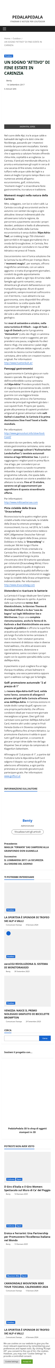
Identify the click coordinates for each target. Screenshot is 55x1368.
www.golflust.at (12, 776)
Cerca (7, 1030)
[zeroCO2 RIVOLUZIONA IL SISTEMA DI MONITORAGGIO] (27, 944)
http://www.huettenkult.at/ (18, 362)
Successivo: (23, 860)
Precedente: (26, 847)
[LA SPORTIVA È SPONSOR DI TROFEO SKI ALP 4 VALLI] (27, 898)
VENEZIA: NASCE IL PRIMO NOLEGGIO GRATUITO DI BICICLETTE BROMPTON (26, 1014)
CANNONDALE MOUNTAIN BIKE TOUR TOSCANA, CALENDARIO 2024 (26, 1285)
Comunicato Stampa (14, 925)
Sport (19, 1179)
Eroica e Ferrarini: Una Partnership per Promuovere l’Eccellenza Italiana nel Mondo (27, 1237)
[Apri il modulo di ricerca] (50, 29)
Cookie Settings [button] (11, 1361)
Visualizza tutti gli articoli (28, 831)
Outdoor (8, 56)
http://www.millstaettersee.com (21, 502)
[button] (4, 29)
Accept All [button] (27, 1361)
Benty (9, 80)
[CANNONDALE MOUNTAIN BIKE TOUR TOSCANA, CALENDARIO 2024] (27, 1264)
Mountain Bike (13, 1276)
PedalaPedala (27, 17)
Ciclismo (11, 1179)
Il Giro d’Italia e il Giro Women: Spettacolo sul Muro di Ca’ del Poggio (27, 1188)
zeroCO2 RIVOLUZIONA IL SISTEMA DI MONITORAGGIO (26, 965)
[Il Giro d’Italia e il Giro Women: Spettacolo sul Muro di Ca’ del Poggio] (27, 1167)
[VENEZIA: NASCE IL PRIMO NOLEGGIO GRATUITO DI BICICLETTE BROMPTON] (27, 991)
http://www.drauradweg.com (19, 584)
